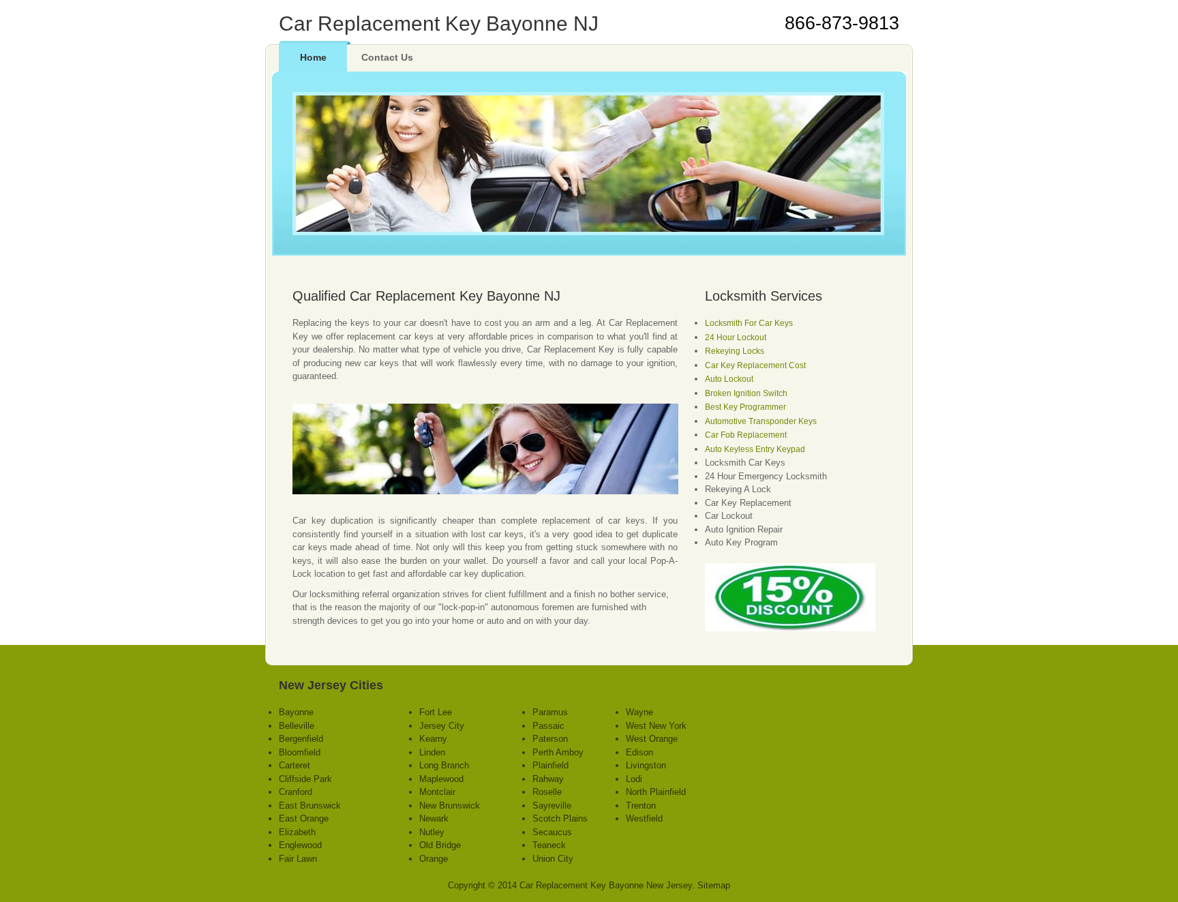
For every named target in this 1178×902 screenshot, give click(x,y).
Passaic (548, 726)
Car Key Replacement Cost (755, 365)
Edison (639, 752)
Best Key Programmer (745, 407)
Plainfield (550, 765)
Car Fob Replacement (746, 435)
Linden (432, 752)
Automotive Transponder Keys (761, 421)
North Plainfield (656, 792)
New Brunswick (449, 805)
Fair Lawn (298, 859)
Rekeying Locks (734, 351)
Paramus (550, 712)
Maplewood (441, 779)
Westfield (644, 818)
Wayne (639, 712)
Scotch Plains (560, 818)
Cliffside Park (305, 779)
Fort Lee (435, 712)
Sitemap (713, 885)
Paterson (550, 739)
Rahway (548, 779)
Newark (434, 818)
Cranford (295, 792)
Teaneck (549, 845)
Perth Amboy (558, 752)
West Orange (652, 739)
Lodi (634, 779)
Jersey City (441, 726)
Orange (433, 859)
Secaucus (552, 832)
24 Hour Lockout (735, 337)
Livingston (646, 765)
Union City (552, 859)
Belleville (296, 726)
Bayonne (296, 712)
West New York (656, 726)
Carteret (294, 765)
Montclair (437, 792)
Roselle (547, 792)
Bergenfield (301, 739)
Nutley (431, 832)
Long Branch (444, 765)
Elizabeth (297, 832)
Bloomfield (299, 752)
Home (313, 57)
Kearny (433, 739)
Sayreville (551, 805)
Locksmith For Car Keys (749, 323)
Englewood (300, 845)
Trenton (641, 805)
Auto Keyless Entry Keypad (755, 449)
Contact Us (387, 57)
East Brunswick (310, 805)
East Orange (304, 818)
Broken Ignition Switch (746, 393)
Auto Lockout (729, 379)
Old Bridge (440, 845)
